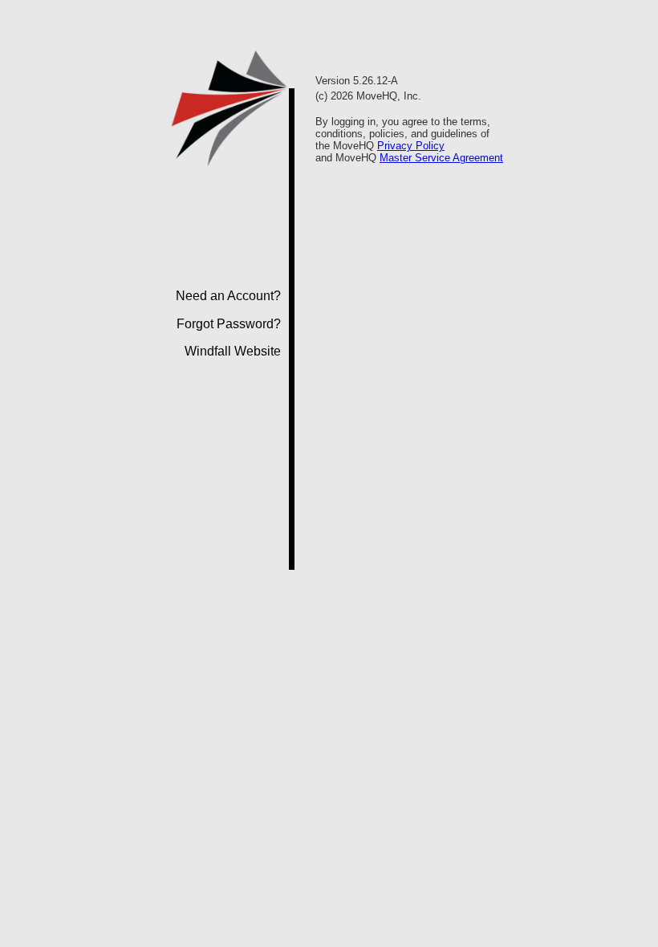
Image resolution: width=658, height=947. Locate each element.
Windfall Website (233, 351)
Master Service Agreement (441, 158)
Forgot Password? (229, 324)
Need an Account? (228, 296)
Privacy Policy (411, 146)
